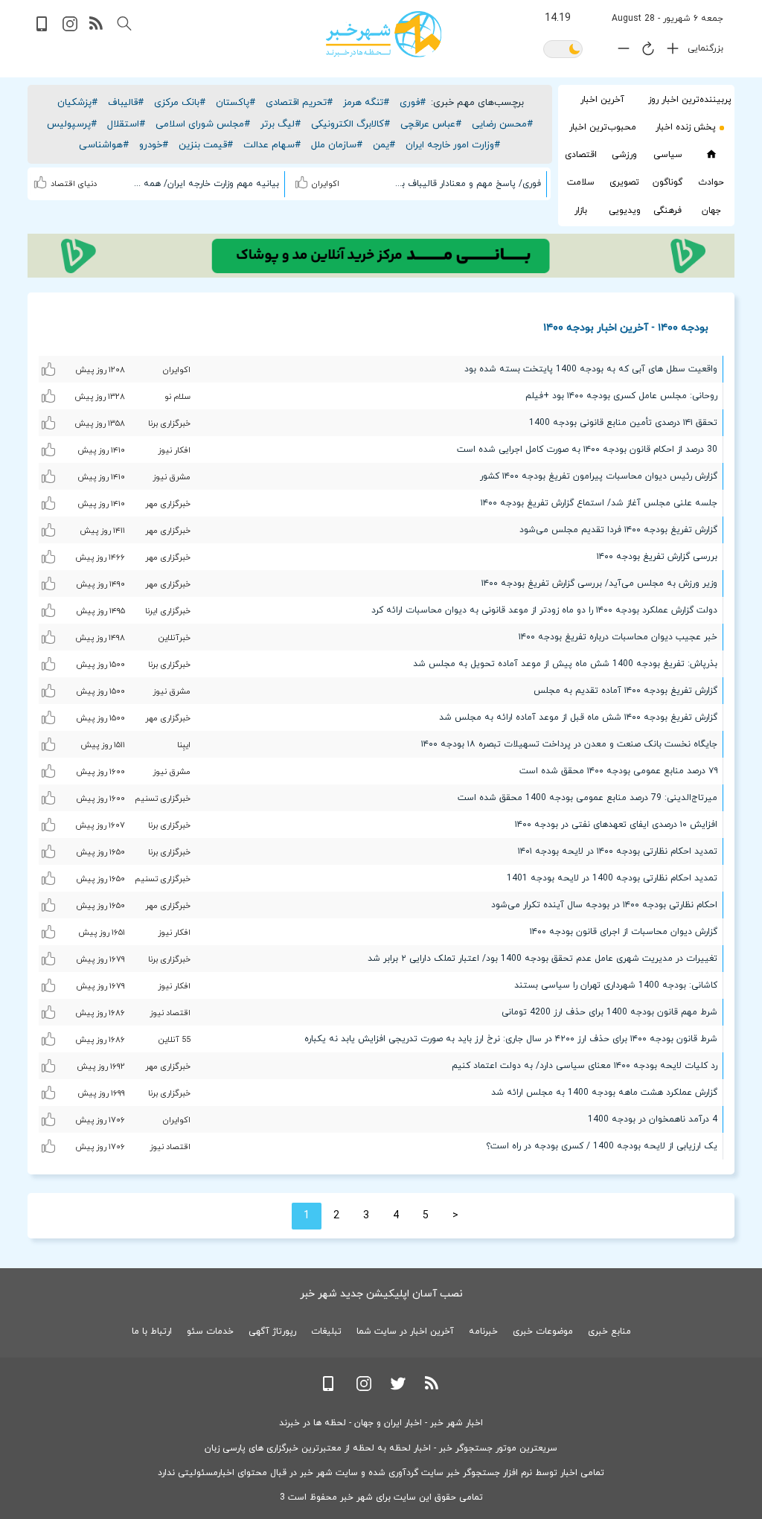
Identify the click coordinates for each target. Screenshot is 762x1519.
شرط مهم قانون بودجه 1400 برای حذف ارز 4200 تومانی (609, 1012)
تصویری (624, 182)
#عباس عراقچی (430, 124)
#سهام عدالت (272, 145)
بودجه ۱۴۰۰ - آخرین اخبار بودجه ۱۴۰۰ (625, 327)
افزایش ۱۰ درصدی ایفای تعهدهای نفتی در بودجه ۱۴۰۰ (616, 825)
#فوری (413, 102)
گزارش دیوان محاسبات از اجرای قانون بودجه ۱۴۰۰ (623, 932)
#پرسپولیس (72, 124)
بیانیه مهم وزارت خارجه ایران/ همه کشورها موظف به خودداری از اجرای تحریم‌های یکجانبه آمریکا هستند (205, 184)
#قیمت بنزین (206, 145)
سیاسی (667, 155)
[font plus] (669, 51)
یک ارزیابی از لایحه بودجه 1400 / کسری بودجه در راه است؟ (601, 1146)
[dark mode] (563, 50)
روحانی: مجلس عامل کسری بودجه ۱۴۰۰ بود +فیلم (621, 396)
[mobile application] (43, 29)
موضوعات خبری (543, 1331)
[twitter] (398, 1388)
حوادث (711, 182)
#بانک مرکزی (179, 102)
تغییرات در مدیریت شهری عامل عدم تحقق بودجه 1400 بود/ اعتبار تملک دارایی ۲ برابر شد (542, 959)
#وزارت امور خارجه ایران (453, 145)
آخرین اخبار (602, 100)
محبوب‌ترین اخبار (602, 127)
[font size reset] (644, 51)
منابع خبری (609, 1331)
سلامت (581, 182)
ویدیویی (625, 211)
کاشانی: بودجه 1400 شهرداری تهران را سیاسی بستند (615, 985)
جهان (711, 211)
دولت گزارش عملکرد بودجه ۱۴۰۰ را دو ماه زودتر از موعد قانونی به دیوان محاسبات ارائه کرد (544, 610)
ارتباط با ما (152, 1331)
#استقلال (126, 124)
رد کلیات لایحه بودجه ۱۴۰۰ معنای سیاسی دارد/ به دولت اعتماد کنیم (584, 1066)
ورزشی (624, 155)
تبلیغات (326, 1331)
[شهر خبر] (383, 34)
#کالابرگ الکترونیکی (350, 124)
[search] (124, 23)
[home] (711, 154)
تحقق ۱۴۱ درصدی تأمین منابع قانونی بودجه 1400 (623, 423)
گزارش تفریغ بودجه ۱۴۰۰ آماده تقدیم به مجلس (625, 691)
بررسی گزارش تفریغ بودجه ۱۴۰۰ (657, 557)
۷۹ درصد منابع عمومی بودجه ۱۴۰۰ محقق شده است (618, 771)
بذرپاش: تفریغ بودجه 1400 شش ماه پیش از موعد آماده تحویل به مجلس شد (565, 664)
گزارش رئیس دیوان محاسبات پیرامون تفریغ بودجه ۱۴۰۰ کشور (598, 476)
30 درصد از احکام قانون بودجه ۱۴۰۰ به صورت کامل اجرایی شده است (587, 449)
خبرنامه (483, 1331)
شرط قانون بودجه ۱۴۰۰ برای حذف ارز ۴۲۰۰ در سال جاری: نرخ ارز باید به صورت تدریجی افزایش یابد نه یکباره (510, 1039)
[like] (303, 180)
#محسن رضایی (502, 124)
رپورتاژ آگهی (272, 1331)
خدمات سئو (210, 1331)
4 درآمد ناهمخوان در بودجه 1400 (652, 1119)
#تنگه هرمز (366, 102)
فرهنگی (667, 211)
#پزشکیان (77, 102)
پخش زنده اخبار (686, 127)
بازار (580, 211)
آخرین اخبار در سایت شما (405, 1331)
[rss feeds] (96, 29)
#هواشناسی (104, 145)
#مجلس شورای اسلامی (203, 124)
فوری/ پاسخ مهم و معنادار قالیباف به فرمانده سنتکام (466, 184)
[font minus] (620, 51)
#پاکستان (235, 102)
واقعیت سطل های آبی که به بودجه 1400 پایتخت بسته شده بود (590, 369)
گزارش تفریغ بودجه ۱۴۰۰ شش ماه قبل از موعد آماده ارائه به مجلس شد (578, 717)
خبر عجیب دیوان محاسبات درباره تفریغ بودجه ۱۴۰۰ (618, 637)
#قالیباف (126, 102)
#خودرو (153, 145)
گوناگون (667, 182)
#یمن (384, 145)
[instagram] (70, 29)
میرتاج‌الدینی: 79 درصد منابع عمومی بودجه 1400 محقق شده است (587, 798)
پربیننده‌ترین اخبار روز (689, 100)
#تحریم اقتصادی (299, 102)
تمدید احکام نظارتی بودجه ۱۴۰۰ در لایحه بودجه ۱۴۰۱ (617, 851)
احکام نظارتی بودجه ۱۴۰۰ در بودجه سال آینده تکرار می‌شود (604, 905)
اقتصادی (581, 155)
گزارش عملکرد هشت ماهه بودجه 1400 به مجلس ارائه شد (604, 1093)
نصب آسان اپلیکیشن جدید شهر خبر (381, 1294)
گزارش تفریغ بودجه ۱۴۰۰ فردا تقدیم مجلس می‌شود (618, 530)
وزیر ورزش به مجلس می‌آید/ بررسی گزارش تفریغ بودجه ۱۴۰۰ (599, 583)
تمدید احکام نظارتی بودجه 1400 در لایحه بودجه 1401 (612, 878)
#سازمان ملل (336, 145)
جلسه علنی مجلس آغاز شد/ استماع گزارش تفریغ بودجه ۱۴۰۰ (599, 503)
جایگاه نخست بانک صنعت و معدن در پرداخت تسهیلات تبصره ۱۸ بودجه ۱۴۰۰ (569, 744)
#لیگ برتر (280, 124)
